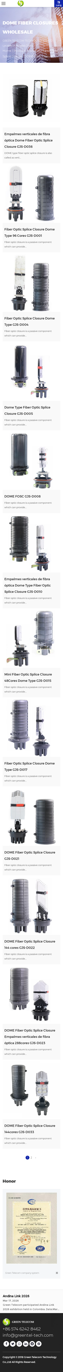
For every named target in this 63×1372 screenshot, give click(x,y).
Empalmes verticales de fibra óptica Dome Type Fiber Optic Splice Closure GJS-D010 (27, 585)
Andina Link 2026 (16, 1295)
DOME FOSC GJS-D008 (22, 496)
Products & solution (27, 50)
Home (7, 50)
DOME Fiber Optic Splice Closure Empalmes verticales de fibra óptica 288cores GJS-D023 (29, 1037)
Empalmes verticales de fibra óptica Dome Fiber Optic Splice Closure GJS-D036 (28, 140)
